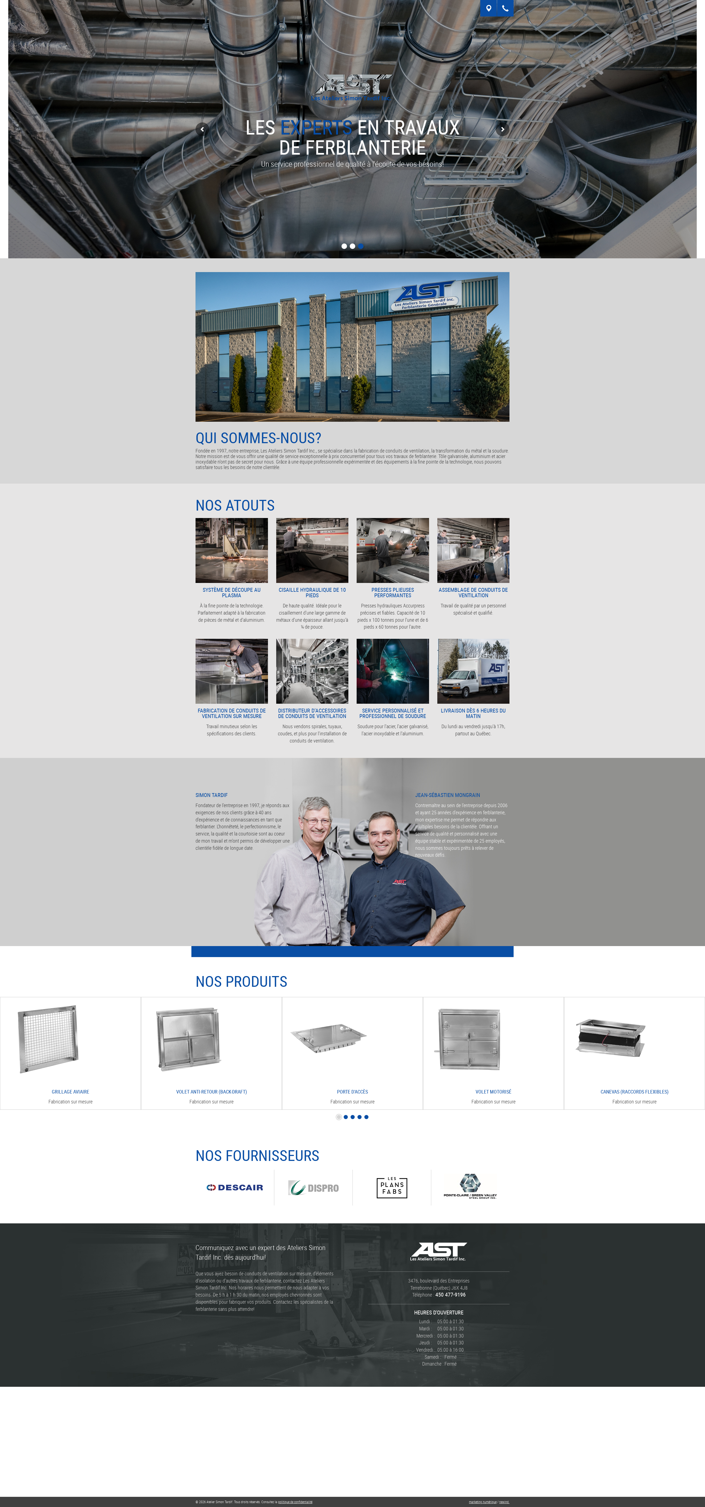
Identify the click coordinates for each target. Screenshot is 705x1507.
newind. (504, 1502)
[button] (202, 129)
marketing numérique (483, 1502)
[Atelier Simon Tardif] (438, 1251)
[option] (70, 1053)
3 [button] (361, 246)
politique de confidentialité (295, 1502)
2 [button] (352, 246)
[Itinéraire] (488, 8)
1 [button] (344, 246)
